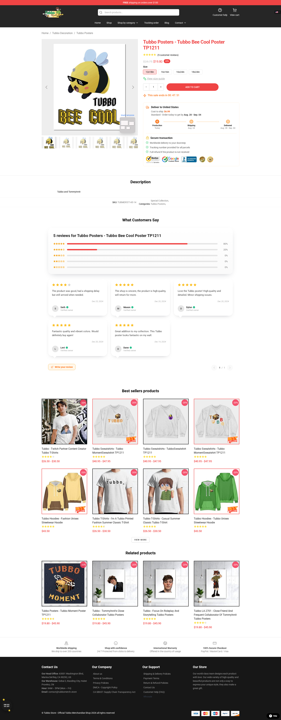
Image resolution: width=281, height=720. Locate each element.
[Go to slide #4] (100, 142)
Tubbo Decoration (62, 33)
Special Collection (159, 200)
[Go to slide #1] (49, 142)
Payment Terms (151, 678)
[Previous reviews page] (214, 368)
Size (145, 66)
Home (45, 33)
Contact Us (149, 687)
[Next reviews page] (230, 368)
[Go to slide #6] (134, 142)
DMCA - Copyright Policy (105, 687)
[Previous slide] (46, 87)
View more (140, 540)
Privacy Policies (101, 683)
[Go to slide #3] (83, 142)
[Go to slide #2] (66, 142)
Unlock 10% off (6, 705)
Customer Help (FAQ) (154, 692)
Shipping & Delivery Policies (157, 673)
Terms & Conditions (103, 678)
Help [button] (275, 716)
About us (97, 673)
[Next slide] (132, 87)
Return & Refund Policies (155, 683)
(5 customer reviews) (168, 55)
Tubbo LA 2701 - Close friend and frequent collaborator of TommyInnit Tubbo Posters (215, 614)
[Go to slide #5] (117, 142)
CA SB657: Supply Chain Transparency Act (114, 692)
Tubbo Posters (84, 33)
